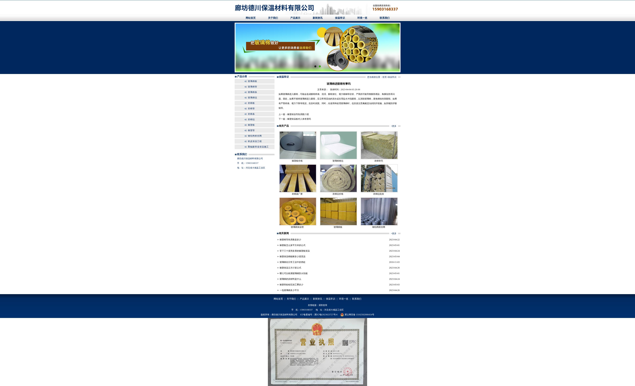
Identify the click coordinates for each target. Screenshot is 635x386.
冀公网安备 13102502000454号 (359, 314)
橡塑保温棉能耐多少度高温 (292, 256)
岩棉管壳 (378, 161)
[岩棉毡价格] (338, 192)
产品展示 (295, 18)
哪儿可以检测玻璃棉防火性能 (294, 273)
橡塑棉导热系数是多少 (290, 239)
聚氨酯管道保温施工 (258, 146)
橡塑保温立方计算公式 (290, 267)
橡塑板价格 (297, 161)
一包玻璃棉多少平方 (289, 290)
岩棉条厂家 (297, 194)
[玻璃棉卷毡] (338, 158)
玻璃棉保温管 (297, 227)
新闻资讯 (318, 18)
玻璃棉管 (252, 86)
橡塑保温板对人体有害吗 (299, 119)
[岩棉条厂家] (298, 192)
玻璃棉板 (252, 81)
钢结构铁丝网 (255, 136)
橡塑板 (251, 125)
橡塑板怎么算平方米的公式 (292, 245)
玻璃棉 (286, 94)
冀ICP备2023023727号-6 (326, 314)
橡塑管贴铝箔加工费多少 (291, 284)
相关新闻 (284, 233)
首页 (384, 77)
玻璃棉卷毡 (338, 161)
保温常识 (340, 18)
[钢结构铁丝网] (379, 225)
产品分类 (242, 76)
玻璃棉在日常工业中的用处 (292, 262)
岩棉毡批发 (378, 194)
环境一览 (362, 18)
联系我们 (385, 18)
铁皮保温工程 (255, 141)
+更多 (393, 126)
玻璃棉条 (252, 92)
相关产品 (284, 125)
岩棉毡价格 (338, 194)
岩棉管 (251, 108)
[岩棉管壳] (379, 158)
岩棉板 (251, 103)
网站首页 (251, 18)
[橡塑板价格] (298, 158)
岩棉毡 (251, 119)
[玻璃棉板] (338, 225)
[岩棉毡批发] (379, 192)
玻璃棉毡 (252, 97)
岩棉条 (251, 114)
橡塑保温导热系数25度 (298, 114)
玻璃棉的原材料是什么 (290, 279)
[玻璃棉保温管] (298, 225)
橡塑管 (251, 130)
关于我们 (273, 18)
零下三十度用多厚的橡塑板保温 (295, 251)
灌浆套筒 (323, 305)
